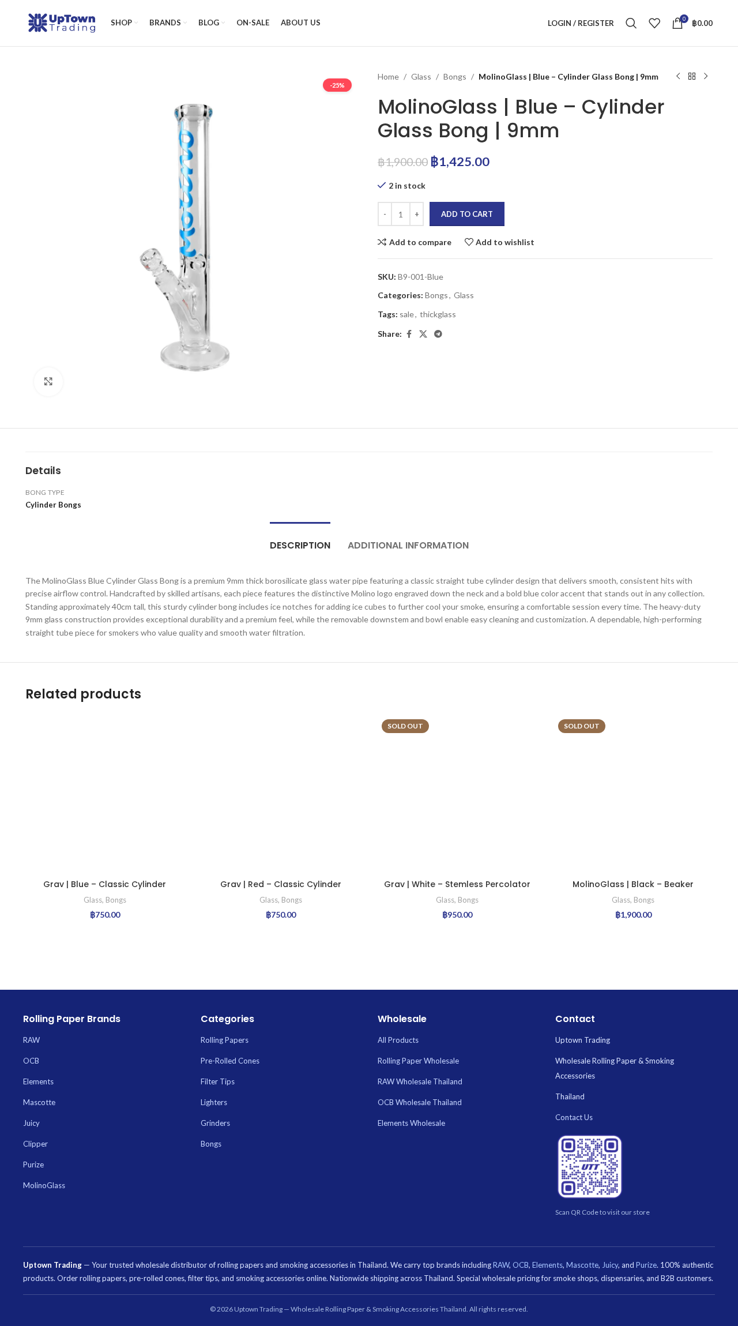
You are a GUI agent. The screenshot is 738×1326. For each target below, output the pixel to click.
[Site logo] (62, 22)
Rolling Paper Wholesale (418, 1060)
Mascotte (39, 1102)
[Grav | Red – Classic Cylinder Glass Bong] (281, 794)
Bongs (454, 76)
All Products (398, 1040)
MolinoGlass (44, 1185)
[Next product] (706, 77)
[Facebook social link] (409, 334)
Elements (38, 1081)
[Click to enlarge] (48, 381)
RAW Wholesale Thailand (420, 1081)
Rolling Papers (224, 1040)
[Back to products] (692, 77)
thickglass (438, 314)
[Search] (631, 23)
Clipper (35, 1143)
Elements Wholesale (411, 1123)
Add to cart (467, 214)
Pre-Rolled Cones (230, 1060)
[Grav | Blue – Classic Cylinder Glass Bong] (104, 794)
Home (388, 76)
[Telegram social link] (438, 334)
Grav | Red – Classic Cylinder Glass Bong (280, 889)
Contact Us (574, 1117)
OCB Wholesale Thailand (420, 1102)
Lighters (214, 1102)
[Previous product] (678, 77)
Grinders (215, 1123)
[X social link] (423, 334)
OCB (31, 1060)
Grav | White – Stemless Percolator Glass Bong (457, 889)
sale (407, 314)
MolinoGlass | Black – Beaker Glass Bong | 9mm (633, 889)
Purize (33, 1164)
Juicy (31, 1123)
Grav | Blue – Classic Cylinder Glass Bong (104, 889)
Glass (421, 76)
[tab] (300, 539)
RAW (31, 1040)
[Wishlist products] (654, 23)
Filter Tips (218, 1081)
